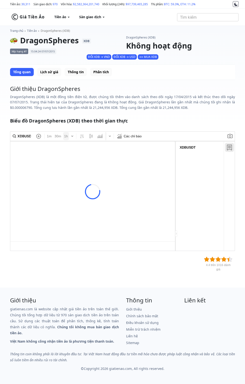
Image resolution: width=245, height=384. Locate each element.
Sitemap (132, 342)
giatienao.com (120, 368)
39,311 (25, 4)
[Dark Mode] (236, 4)
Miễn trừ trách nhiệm (143, 329)
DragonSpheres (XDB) (55, 31)
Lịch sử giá (49, 72)
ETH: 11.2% (187, 4)
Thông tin (76, 72)
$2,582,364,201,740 (86, 4)
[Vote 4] (224, 259)
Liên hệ (132, 336)
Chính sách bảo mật (142, 316)
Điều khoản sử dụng (142, 322)
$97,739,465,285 (137, 4)
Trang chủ (16, 31)
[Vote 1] (207, 259)
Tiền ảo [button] (60, 17)
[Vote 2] (212, 259)
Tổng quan (22, 72)
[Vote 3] (218, 259)
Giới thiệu (134, 309)
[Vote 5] (230, 259)
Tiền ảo (32, 31)
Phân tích (101, 72)
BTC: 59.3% (171, 4)
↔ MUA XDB (148, 57)
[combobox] (208, 17)
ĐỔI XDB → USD (124, 57)
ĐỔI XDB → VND (99, 57)
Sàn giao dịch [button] (90, 17)
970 (55, 4)
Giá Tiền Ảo (28, 17)
